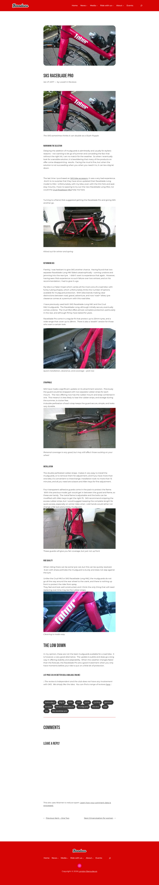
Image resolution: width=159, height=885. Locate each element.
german (108, 702)
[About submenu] (123, 5)
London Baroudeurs (88, 871)
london (48, 707)
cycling (97, 702)
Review (95, 707)
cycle (87, 702)
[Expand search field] (141, 5)
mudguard (83, 707)
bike (70, 702)
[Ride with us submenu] (112, 5)
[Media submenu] (97, 5)
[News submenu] (86, 5)
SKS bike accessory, (79, 178)
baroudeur (50, 702)
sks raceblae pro (59, 711)
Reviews (72, 82)
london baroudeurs (65, 707)
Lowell (63, 82)
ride (105, 707)
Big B (61, 702)
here (108, 684)
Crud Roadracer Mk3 (62, 190)
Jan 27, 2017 (48, 82)
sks (46, 711)
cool (78, 702)
